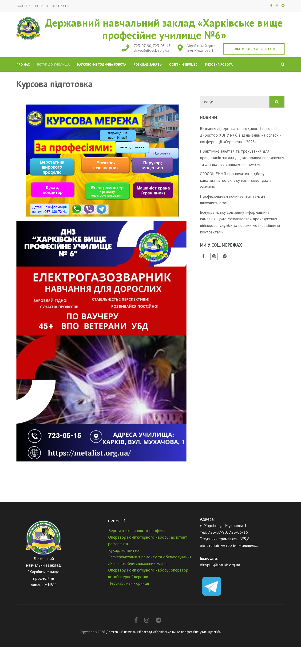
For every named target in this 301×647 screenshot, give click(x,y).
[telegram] (283, 6)
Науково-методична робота (101, 64)
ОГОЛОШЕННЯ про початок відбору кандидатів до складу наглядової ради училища (235, 180)
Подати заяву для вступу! (254, 49)
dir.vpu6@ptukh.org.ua (151, 50)
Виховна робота (219, 64)
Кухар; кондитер (123, 550)
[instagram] (277, 6)
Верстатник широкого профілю (136, 530)
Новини (41, 6)
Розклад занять (148, 64)
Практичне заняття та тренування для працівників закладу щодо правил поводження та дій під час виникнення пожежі (242, 158)
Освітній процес (183, 64)
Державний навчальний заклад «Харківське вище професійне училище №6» (164, 29)
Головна (23, 6)
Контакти (60, 6)
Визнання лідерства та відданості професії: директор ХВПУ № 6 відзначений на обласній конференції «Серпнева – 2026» (240, 135)
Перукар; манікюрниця (128, 583)
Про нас (23, 64)
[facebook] (271, 6)
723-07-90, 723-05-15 (152, 45)
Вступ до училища (53, 64)
